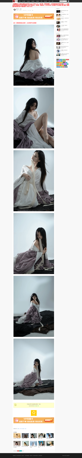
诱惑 (59, 61)
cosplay (21, 450)
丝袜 (62, 64)
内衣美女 (58, 62)
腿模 (67, 64)
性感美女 (67, 59)
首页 (19, 1)
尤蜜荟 (58, 65)
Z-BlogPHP (67, 455)
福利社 (18, 10)
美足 (66, 62)
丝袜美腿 (28, 1)
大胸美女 (58, 64)
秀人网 (58, 59)
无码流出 (65, 65)
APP (52, 1)
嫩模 (57, 61)
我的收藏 (45, 1)
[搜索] (66, 1)
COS (41, 1)
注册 (38, 405)
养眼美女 (64, 61)
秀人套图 (23, 1)
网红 (62, 65)
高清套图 (33, 1)
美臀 (61, 61)
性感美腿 (64, 59)
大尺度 (64, 62)
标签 (49, 1)
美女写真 (60, 59)
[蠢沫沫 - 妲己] (33, 85)
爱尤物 (60, 65)
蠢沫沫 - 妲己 (19, 9)
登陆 (35, 405)
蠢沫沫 (18, 450)
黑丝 (60, 64)
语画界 (65, 64)
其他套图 (37, 1)
